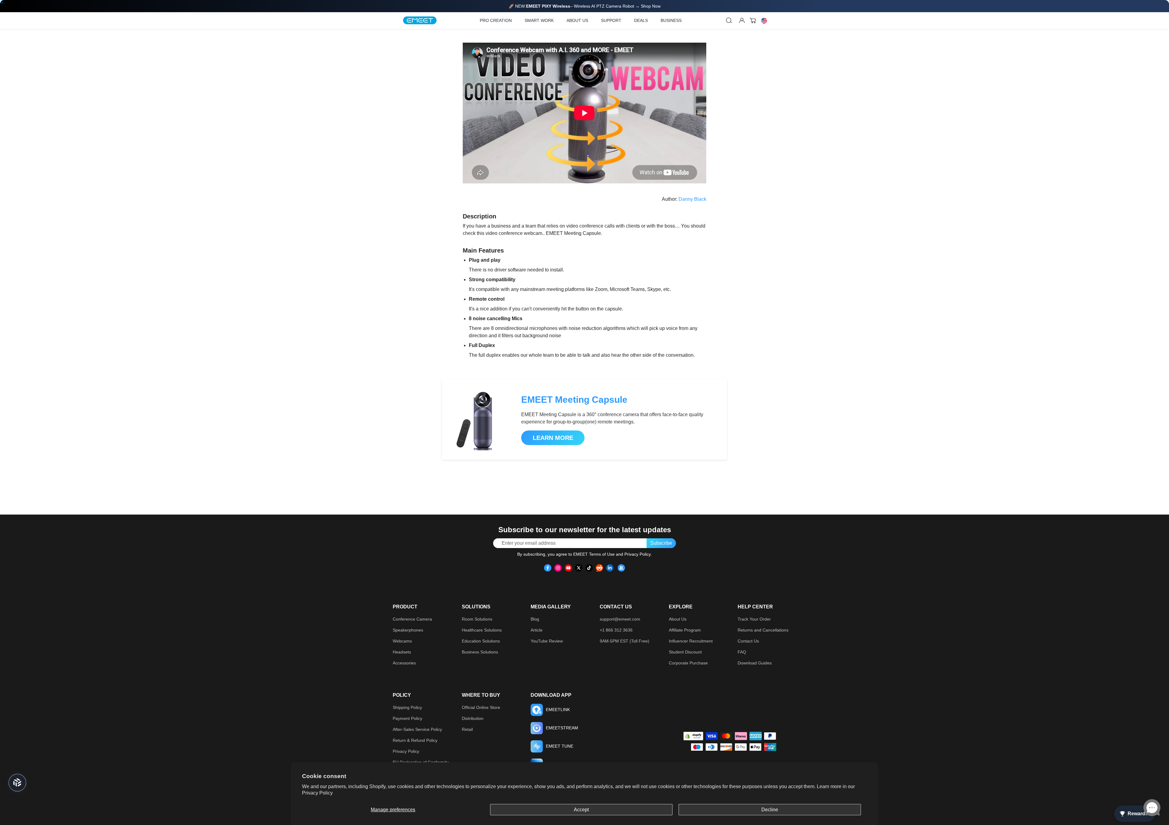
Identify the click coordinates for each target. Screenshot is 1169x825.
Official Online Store (481, 707)
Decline (769, 809)
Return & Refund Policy (415, 740)
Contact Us (748, 641)
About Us (677, 619)
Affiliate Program (685, 630)
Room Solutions (477, 619)
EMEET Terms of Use (594, 554)
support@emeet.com (620, 619)
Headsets (402, 652)
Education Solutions (481, 641)
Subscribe (661, 543)
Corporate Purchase (688, 662)
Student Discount (685, 652)
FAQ (742, 652)
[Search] (729, 20)
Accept (581, 809)
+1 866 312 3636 (616, 630)
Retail (467, 729)
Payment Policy (407, 718)
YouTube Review (547, 641)
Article (536, 630)
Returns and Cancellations (763, 630)
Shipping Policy (407, 707)
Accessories (404, 662)
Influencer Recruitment (691, 641)
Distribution (472, 718)
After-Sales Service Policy (417, 729)
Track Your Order (754, 619)
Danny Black (692, 199)
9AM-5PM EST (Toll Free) (624, 641)
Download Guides (755, 662)
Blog (535, 619)
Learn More (553, 437)
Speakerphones (408, 630)
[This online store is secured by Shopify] (693, 736)
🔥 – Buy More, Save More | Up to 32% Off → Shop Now (584, 6)
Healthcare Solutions (482, 630)
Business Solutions (480, 652)
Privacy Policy (317, 792)
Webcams (402, 641)
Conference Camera (412, 619)
